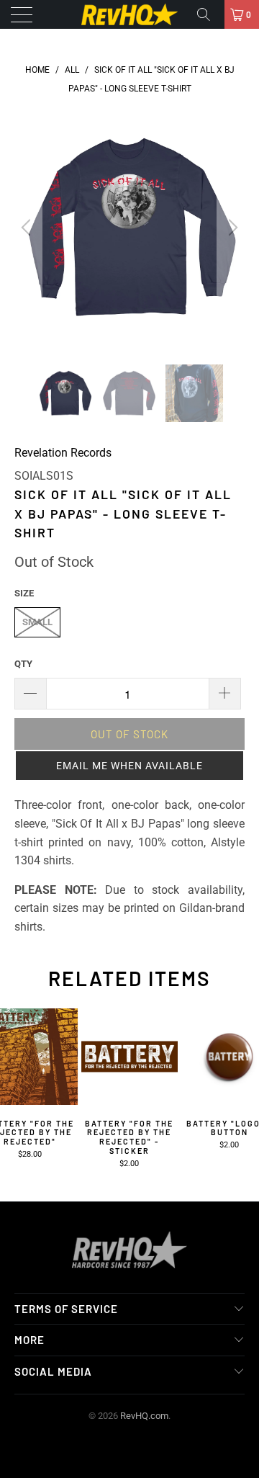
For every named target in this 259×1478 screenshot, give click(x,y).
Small (37, 622)
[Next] (231, 227)
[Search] (209, 14)
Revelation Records (63, 453)
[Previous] (28, 227)
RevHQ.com (144, 1415)
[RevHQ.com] (129, 14)
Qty (23, 663)
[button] (129, 765)
